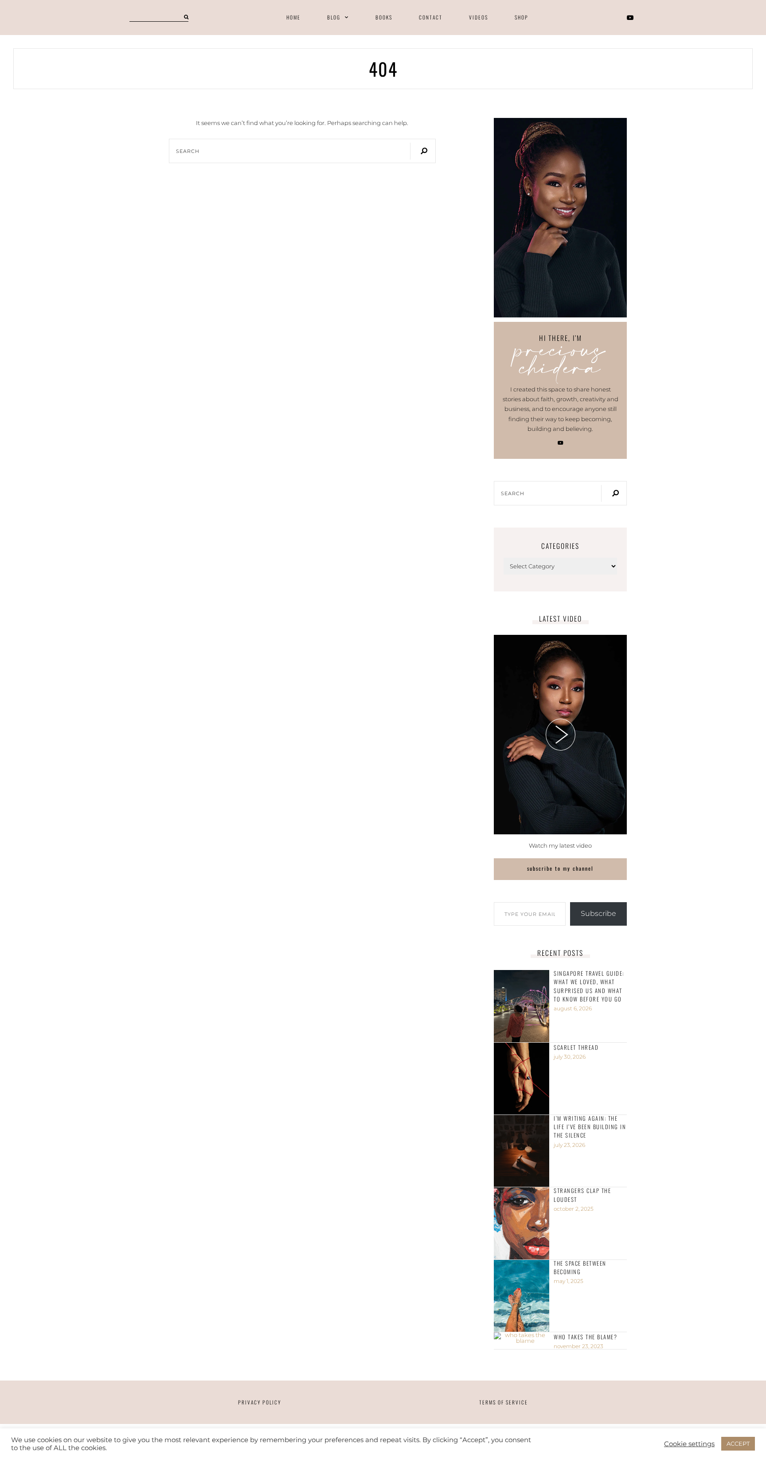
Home (293, 17)
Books (383, 17)
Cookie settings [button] (689, 1444)
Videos (478, 17)
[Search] (186, 17)
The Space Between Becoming (580, 1267)
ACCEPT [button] (738, 1443)
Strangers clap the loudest (582, 1194)
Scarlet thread (576, 1047)
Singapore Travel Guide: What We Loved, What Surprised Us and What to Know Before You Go (589, 986)
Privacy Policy (259, 1402)
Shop (521, 17)
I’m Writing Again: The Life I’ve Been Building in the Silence (590, 1126)
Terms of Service (503, 1402)
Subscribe (598, 913)
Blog (333, 17)
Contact (430, 17)
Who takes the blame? (585, 1337)
